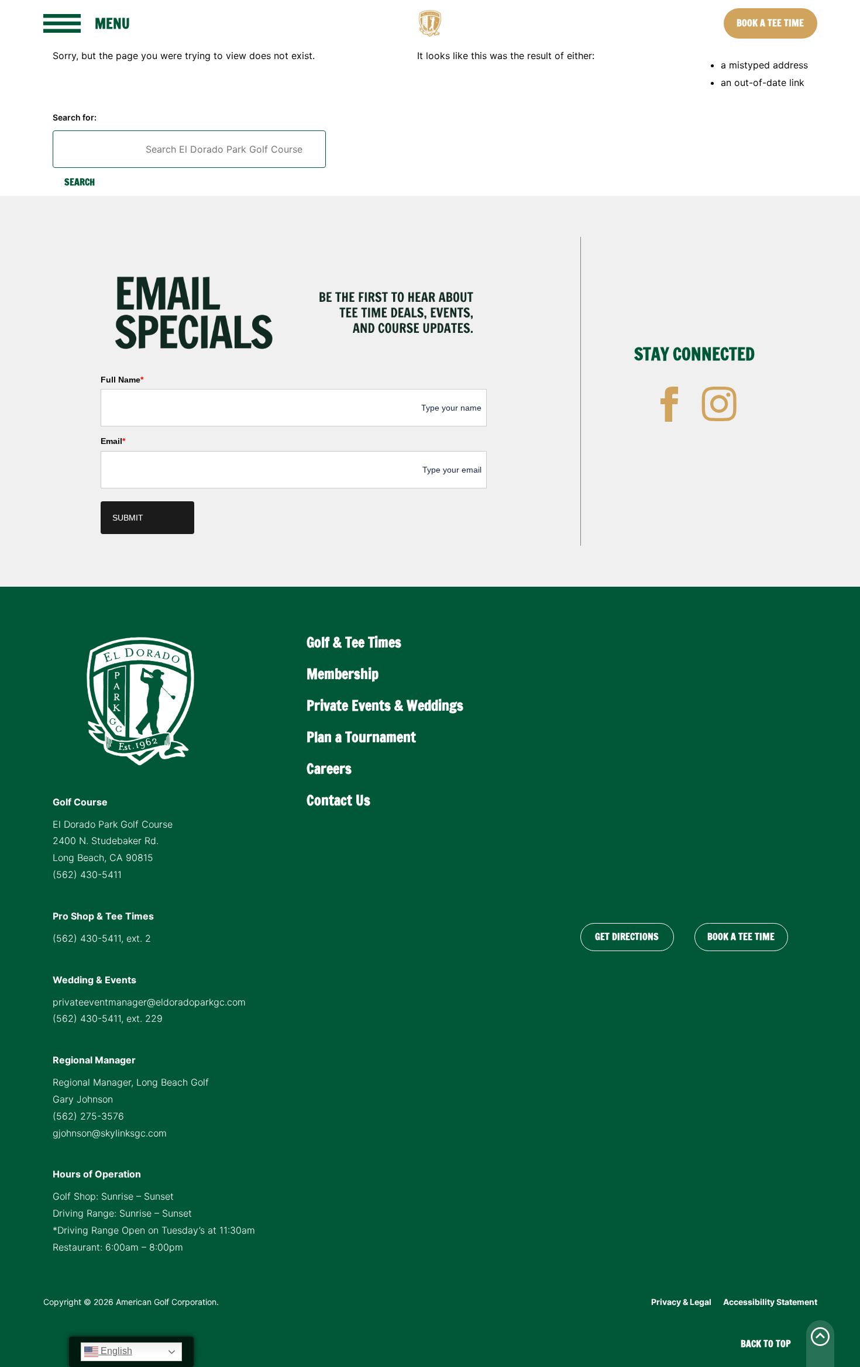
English (115, 1351)
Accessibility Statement (770, 1302)
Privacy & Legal (681, 1302)
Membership (343, 674)
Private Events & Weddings (385, 705)
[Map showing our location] (683, 765)
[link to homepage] (430, 23)
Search (79, 181)
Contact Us (338, 800)
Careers (329, 768)
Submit (127, 517)
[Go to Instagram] (719, 404)
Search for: (75, 117)
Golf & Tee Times (354, 642)
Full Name (122, 379)
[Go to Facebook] (669, 404)
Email (113, 441)
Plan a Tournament (361, 737)
